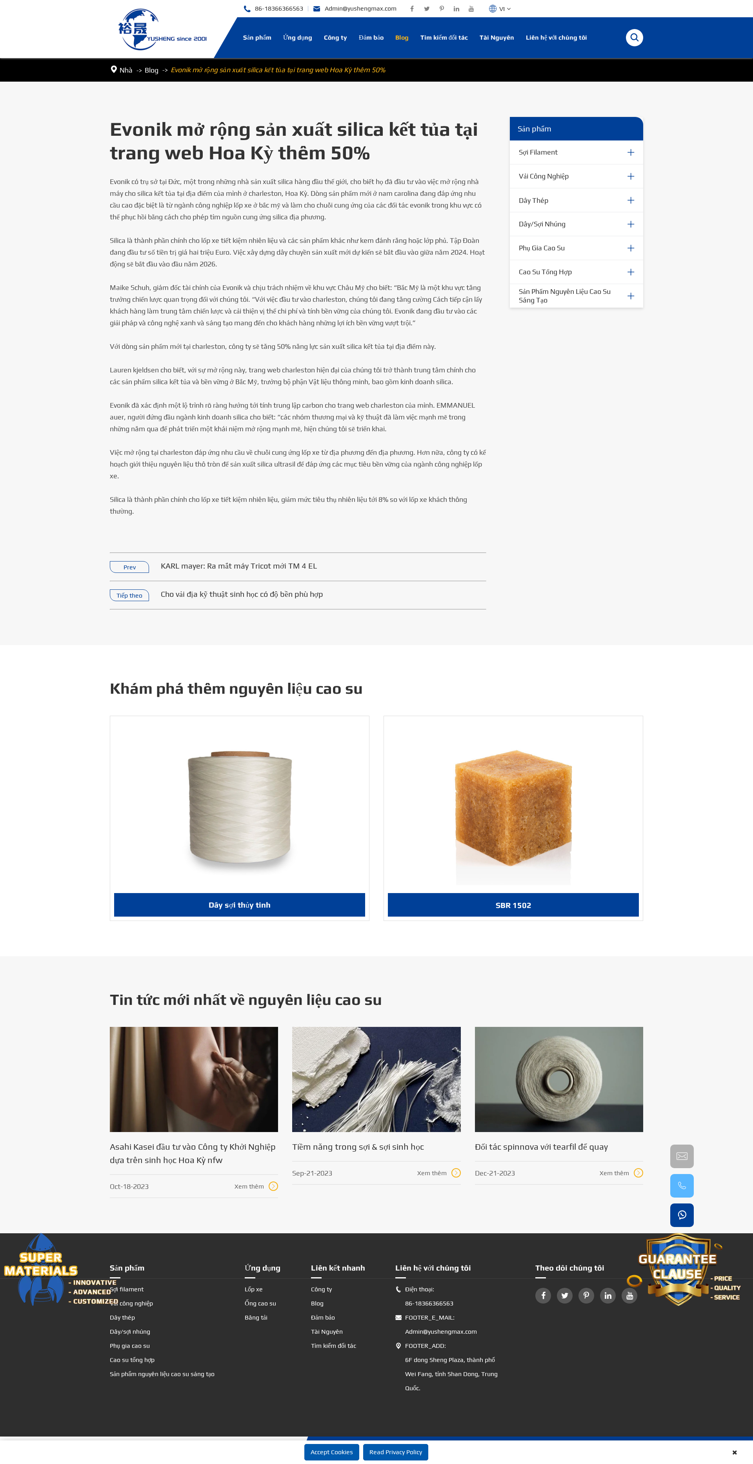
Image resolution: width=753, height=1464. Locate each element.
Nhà (126, 70)
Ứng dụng (297, 37)
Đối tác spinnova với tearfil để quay (541, 1146)
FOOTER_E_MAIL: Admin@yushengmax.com (436, 1324)
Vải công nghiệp (544, 176)
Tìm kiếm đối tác (444, 37)
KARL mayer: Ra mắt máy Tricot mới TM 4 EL (239, 565)
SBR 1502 (513, 905)
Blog (402, 37)
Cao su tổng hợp (545, 272)
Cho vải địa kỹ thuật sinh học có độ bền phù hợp (242, 593)
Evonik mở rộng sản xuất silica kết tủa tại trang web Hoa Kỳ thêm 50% (278, 70)
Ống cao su (260, 1303)
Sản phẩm (257, 37)
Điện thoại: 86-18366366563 (424, 1296)
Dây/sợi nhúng (542, 224)
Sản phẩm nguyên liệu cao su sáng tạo (565, 295)
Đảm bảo (371, 37)
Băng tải (256, 1317)
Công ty (335, 37)
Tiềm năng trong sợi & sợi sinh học (358, 1146)
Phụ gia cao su (542, 248)
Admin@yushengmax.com (355, 9)
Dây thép (533, 200)
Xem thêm (255, 1186)
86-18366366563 (273, 9)
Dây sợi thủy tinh (240, 904)
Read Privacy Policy (395, 1452)
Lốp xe (254, 1289)
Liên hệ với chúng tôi (556, 37)
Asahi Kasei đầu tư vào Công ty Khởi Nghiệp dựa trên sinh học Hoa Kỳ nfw (193, 1153)
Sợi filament (538, 152)
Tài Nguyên (497, 37)
